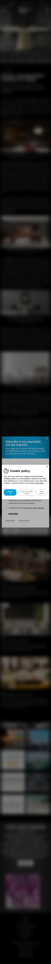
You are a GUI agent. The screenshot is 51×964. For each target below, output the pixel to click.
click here (40, 483)
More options (42, 492)
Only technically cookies (26, 492)
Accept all (10, 492)
